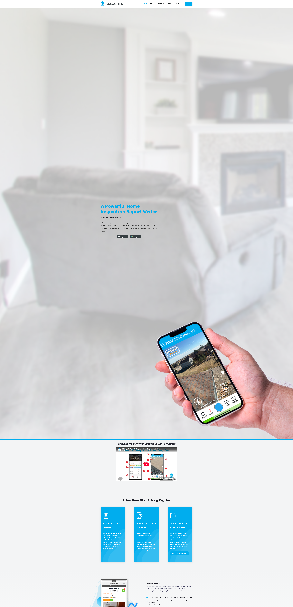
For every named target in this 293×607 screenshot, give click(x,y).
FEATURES (161, 4)
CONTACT (178, 4)
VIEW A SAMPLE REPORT (179, 553)
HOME (145, 4)
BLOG (169, 4)
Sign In (188, 4)
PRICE (152, 4)
